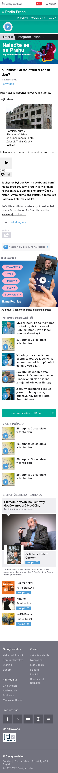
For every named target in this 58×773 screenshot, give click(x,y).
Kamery (52, 18)
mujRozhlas (8, 257)
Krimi (8, 273)
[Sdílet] (9, 174)
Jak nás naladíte (39, 655)
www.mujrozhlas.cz (14, 214)
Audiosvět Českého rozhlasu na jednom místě (26, 309)
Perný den (8, 83)
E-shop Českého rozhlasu (22, 494)
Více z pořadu (13, 423)
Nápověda (36, 660)
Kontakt (35, 674)
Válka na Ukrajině (13, 655)
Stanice (7, 664)
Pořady (9, 287)
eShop (7, 669)
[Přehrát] (6, 163)
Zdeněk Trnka (14, 141)
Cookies (7, 761)
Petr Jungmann (19, 222)
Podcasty (8, 695)
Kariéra (34, 669)
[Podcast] (3, 174)
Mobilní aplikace (12, 700)
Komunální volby (13, 660)
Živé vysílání (11, 294)
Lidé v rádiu (37, 664)
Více (39, 37)
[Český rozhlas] (12, 4)
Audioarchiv (38, 18)
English (6, 764)
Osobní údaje (22, 761)
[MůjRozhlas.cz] (6, 99)
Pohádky (10, 280)
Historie (7, 37)
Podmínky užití (40, 761)
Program (22, 18)
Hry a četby (11, 267)
